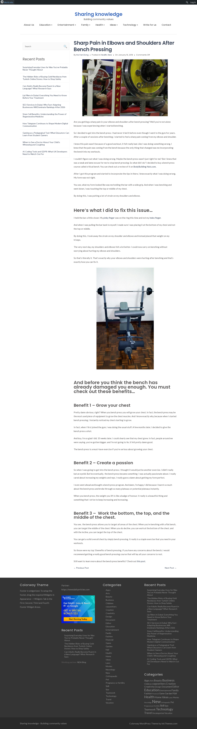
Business (110, 600)
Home (108, 656)
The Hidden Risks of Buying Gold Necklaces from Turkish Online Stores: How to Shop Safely (44, 77)
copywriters (111, 606)
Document (110, 620)
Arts (108, 593)
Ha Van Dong (82, 54)
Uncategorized (158, 713)
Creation (110, 610)
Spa (107, 689)
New (110, 54)
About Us (29, 25)
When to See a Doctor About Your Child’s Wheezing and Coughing (41, 143)
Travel (108, 699)
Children (109, 603)
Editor (108, 623)
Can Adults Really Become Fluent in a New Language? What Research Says (42, 87)
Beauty (109, 596)
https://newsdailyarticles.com (75, 589)
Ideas (114, 25)
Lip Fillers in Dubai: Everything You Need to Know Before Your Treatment (162, 617)
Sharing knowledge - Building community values (43, 723)
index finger (155, 217)
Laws (108, 663)
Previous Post (81, 568)
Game (108, 643)
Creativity (110, 613)
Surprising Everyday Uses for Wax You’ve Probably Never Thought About (79, 638)
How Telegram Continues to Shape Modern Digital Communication (163, 640)
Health (100, 25)
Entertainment (67, 25)
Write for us (149, 25)
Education (45, 25)
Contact (166, 25)
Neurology (110, 669)
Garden (109, 646)
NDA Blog (81, 662)
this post (141, 561)
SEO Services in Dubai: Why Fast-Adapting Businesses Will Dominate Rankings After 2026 (44, 105)
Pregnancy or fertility (115, 683)
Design (109, 616)
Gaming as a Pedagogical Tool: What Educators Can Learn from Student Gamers (46, 134)
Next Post (171, 568)
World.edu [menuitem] (8, 2)
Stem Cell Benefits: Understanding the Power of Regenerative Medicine (163, 633)
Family (85, 25)
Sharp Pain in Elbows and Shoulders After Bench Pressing (124, 46)
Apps (108, 590)
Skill (107, 686)
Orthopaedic (111, 676)
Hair (107, 649)
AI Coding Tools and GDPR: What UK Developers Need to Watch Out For (163, 661)
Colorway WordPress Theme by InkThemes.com (153, 723)
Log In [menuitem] (193, 2)
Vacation (110, 702)
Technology (130, 25)
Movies (109, 666)
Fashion (109, 636)
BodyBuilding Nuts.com (144, 166)
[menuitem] (187, 2)
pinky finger (109, 217)
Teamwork (110, 693)
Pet (107, 679)
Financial (109, 639)
